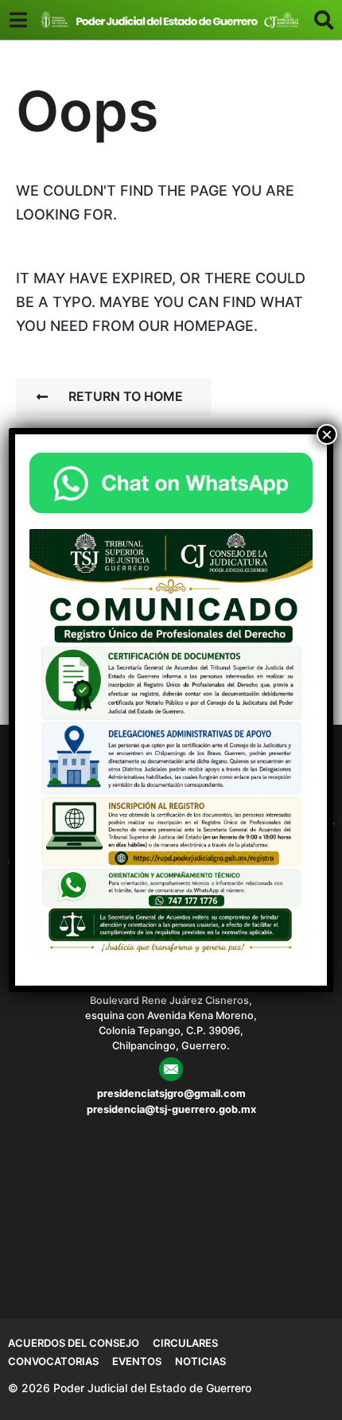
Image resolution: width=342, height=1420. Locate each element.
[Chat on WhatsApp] (171, 482)
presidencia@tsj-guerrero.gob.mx (171, 1109)
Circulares (185, 1342)
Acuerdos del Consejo (73, 1342)
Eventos (136, 1361)
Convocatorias (53, 1361)
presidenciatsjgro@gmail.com (171, 1093)
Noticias (200, 1361)
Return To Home (125, 396)
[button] (18, 20)
